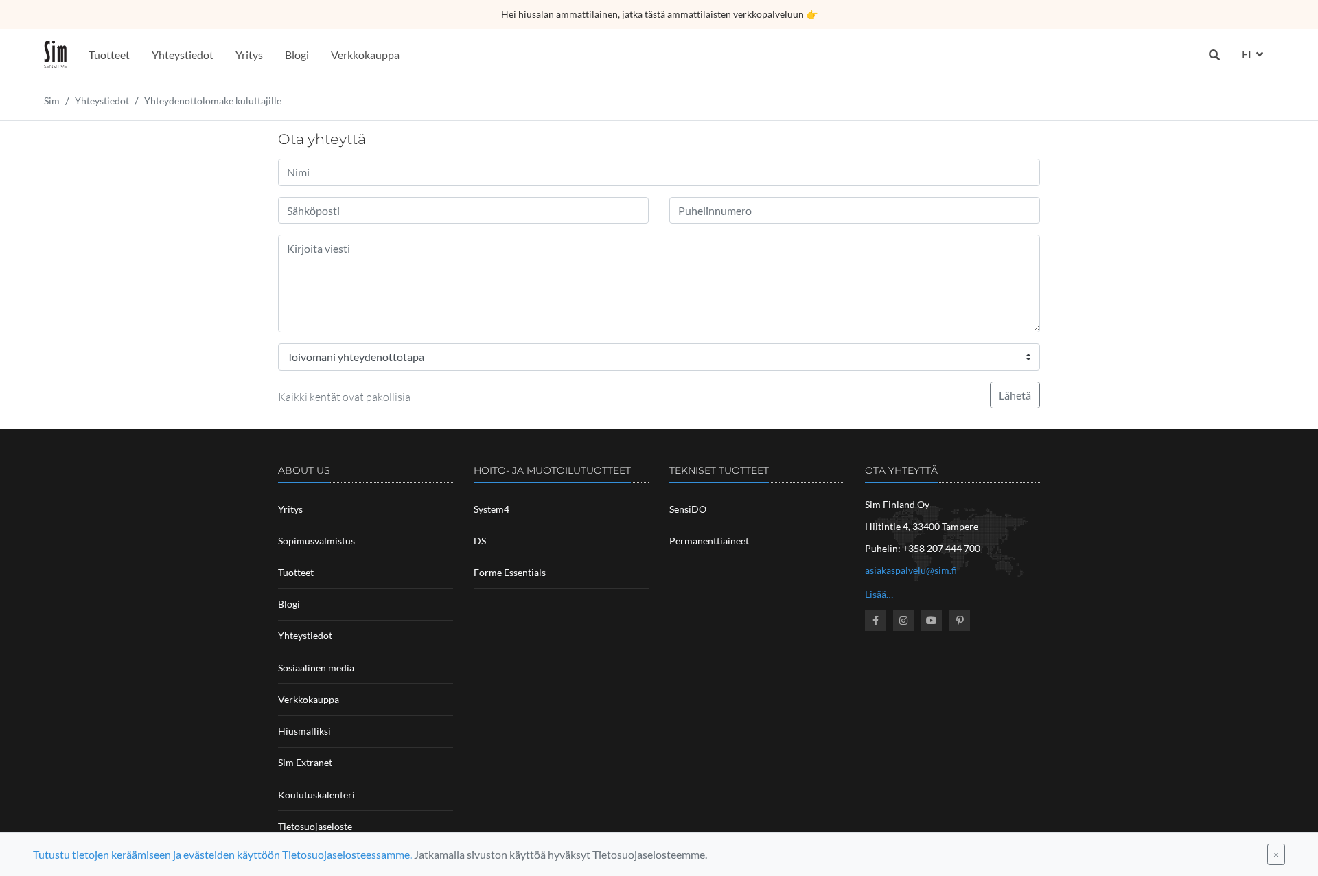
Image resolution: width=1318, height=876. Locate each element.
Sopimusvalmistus (316, 540)
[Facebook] (875, 620)
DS (480, 540)
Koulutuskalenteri (316, 794)
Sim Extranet (305, 762)
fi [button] (1247, 53)
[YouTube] (931, 620)
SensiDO (687, 509)
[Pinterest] (959, 620)
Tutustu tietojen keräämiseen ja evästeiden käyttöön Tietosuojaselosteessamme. (222, 854)
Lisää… (879, 594)
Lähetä (1015, 395)
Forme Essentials (510, 572)
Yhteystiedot (182, 54)
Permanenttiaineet (709, 540)
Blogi (297, 54)
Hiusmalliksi (304, 731)
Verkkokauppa (365, 54)
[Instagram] (903, 620)
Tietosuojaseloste (315, 826)
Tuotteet (109, 54)
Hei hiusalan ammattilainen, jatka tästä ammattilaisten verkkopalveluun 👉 (659, 14)
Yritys (249, 54)
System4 (491, 509)
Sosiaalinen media (316, 667)
